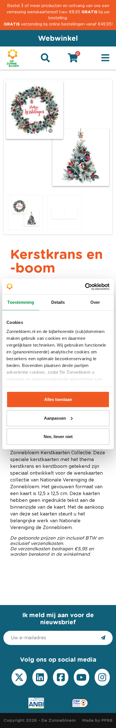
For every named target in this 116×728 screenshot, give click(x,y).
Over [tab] (95, 302)
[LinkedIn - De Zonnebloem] (40, 677)
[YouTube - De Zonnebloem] (81, 677)
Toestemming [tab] (20, 302)
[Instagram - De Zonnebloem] (102, 677)
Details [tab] (58, 302)
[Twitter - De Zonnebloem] (19, 677)
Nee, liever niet (58, 436)
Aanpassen (55, 417)
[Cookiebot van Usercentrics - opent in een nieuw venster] (85, 286)
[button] (105, 58)
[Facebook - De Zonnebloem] (61, 677)
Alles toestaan (58, 399)
